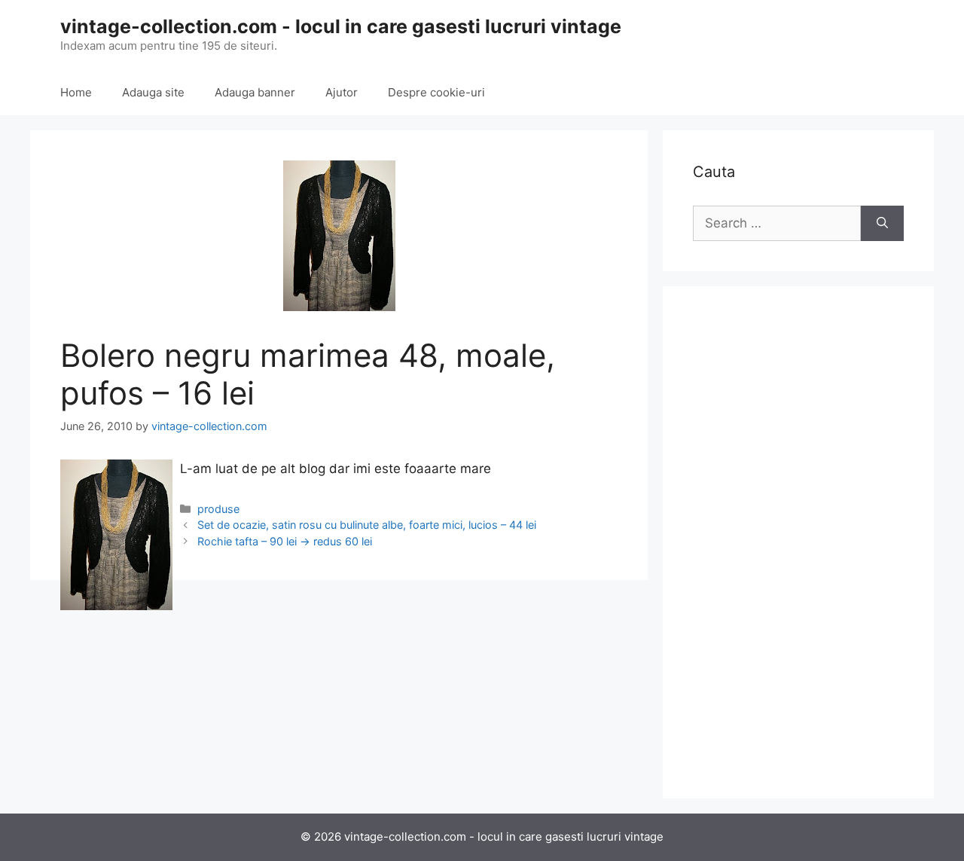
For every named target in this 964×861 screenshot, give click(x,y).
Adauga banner (255, 92)
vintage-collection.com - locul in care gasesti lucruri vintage (340, 26)
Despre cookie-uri (436, 92)
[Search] (882, 224)
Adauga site (153, 92)
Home (76, 92)
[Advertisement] (798, 542)
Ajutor (341, 92)
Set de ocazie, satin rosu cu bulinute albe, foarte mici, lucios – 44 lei (366, 524)
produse (218, 508)
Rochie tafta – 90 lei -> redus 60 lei (284, 541)
